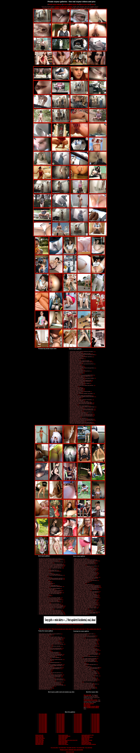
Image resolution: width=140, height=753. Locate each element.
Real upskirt (87, 705)
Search (93, 4)
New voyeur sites (74, 4)
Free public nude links (71, 747)
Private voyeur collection (55, 4)
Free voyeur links (54, 747)
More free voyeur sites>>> (45, 629)
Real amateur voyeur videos (91, 706)
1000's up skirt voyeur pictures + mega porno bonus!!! (70, 624)
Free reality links (88, 747)
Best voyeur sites (85, 4)
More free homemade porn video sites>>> (62, 629)
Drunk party (64, 6)
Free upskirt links (62, 747)
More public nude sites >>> (80, 629)
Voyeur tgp (66, 4)
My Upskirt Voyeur (89, 703)
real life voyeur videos (93, 707)
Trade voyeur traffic (70, 751)
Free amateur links (80, 747)
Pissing (70, 6)
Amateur (57, 6)
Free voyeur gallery (43, 713)
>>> (95, 351)
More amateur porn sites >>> (94, 629)
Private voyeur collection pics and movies (71, 749)
